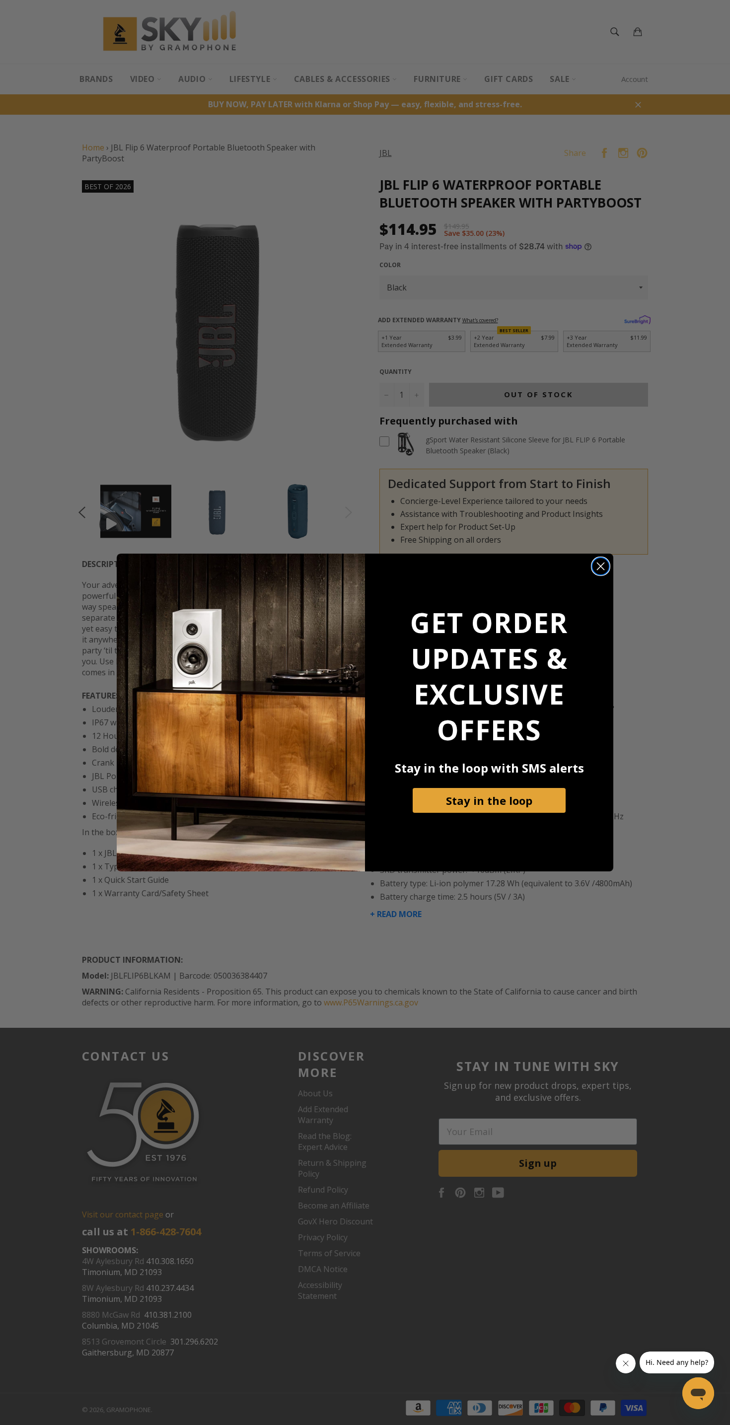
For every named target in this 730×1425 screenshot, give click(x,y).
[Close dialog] (600, 566)
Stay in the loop (489, 800)
